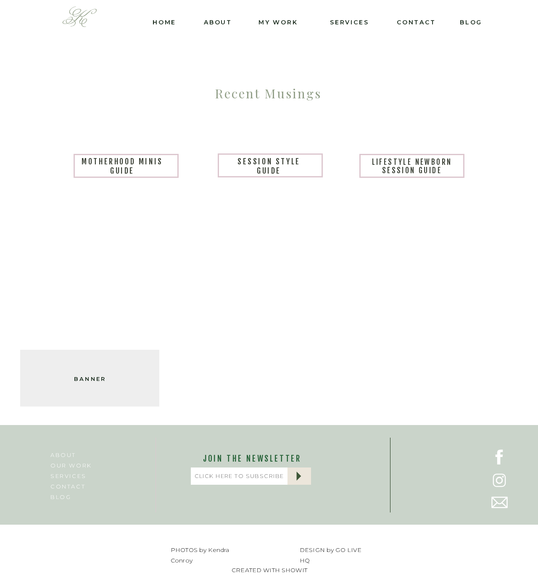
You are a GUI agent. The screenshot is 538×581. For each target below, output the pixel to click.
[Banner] (89, 276)
